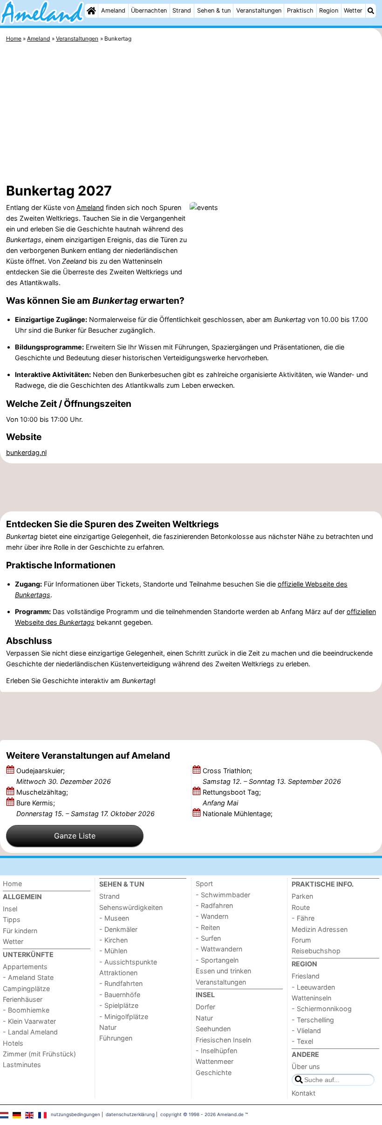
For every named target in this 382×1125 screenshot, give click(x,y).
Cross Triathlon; (272, 776)
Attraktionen (118, 973)
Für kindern (20, 931)
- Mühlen (113, 951)
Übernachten (149, 10)
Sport (204, 883)
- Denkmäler (118, 929)
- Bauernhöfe (119, 995)
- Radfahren (214, 905)
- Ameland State (28, 977)
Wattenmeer (214, 1061)
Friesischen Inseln (223, 1040)
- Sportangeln (217, 960)
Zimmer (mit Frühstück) (39, 1054)
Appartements (25, 967)
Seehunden (213, 1029)
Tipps (11, 919)
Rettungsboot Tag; (232, 797)
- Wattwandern (219, 949)
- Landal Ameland (30, 1032)
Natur (107, 1027)
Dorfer (205, 1007)
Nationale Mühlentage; (238, 814)
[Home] (91, 11)
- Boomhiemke (26, 1010)
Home (12, 883)
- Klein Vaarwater (29, 1021)
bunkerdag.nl (26, 452)
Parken (302, 896)
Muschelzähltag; (43, 792)
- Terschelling (313, 1020)
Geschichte (214, 1072)
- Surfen (208, 938)
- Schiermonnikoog (322, 1009)
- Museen (114, 918)
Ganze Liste (75, 835)
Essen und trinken (223, 971)
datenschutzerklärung (130, 1114)
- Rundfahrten (121, 983)
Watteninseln (311, 998)
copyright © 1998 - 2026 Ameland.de (202, 1114)
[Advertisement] (191, 114)
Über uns (306, 1066)
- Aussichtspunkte (128, 962)
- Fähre (303, 918)
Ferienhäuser (22, 999)
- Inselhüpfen (216, 1051)
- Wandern (212, 916)
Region (328, 10)
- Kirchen (113, 940)
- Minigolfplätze (123, 1016)
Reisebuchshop (316, 951)
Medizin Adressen (320, 929)
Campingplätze (26, 988)
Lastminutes (22, 1065)
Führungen (115, 1038)
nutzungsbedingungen (75, 1114)
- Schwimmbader (223, 895)
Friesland (306, 976)
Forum (301, 940)
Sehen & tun (214, 10)
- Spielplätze (118, 1005)
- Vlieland (306, 1030)
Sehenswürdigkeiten (131, 907)
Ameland (113, 10)
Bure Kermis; (85, 808)
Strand (181, 10)
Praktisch (300, 10)
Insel (10, 909)
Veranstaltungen (258, 10)
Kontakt (303, 1093)
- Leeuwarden (313, 987)
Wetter (353, 10)
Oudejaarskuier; (63, 776)
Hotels (13, 1043)
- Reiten (208, 927)
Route (301, 907)
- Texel (302, 1041)
